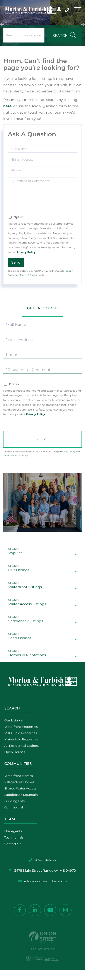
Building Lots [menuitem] (14, 801)
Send (15, 262)
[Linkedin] (35, 910)
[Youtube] (50, 910)
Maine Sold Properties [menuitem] (21, 739)
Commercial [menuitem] (13, 807)
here (7, 106)
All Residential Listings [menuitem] (21, 746)
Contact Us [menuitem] (12, 844)
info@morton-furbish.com (45, 881)
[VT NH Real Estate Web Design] (42, 937)
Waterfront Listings (25, 587)
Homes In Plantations (27, 655)
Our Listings (18, 570)
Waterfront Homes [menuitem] (18, 776)
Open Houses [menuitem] (14, 752)
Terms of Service (28, 275)
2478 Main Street (45, 870)
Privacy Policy (26, 252)
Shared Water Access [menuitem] (20, 788)
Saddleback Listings (25, 621)
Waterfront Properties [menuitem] (21, 727)
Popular (15, 553)
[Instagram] (65, 910)
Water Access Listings (27, 604)
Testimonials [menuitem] (14, 837)
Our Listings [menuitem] (13, 720)
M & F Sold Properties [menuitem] (20, 733)
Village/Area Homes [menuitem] (19, 782)
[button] (2, 23)
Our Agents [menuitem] (13, 831)
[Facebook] (20, 910)
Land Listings (20, 638)
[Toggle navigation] (77, 9)
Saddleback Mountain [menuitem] (21, 795)
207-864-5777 (67, 10)
